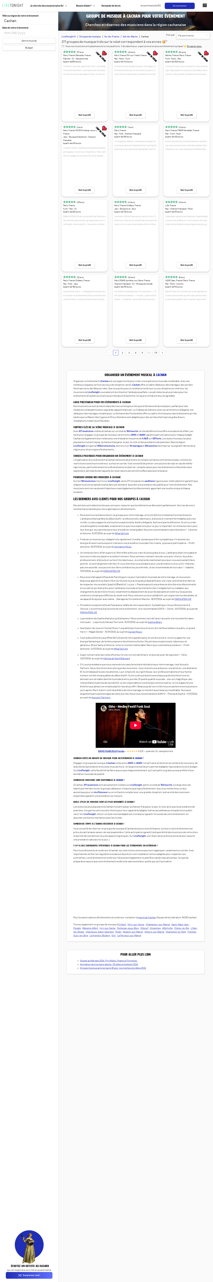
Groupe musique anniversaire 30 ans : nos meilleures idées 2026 (113, 968)
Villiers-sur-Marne (154, 932)
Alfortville (167, 928)
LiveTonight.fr (69, 37)
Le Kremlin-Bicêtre (100, 935)
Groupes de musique (90, 37)
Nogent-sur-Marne (133, 932)
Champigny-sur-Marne (158, 924)
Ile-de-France (111, 37)
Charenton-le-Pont (176, 932)
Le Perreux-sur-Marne (129, 935)
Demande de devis (111, 6)
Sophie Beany (155, 622)
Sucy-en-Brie (80, 935)
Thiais (118, 932)
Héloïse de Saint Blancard (116, 658)
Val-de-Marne (130, 37)
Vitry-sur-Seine (135, 924)
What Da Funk (122, 533)
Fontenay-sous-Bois (128, 928)
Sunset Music (135, 632)
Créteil (122, 924)
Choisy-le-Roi (181, 928)
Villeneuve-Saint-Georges (100, 932)
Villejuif (144, 928)
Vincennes (155, 928)
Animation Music (123, 547)
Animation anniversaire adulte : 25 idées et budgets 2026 (109, 964)
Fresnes (192, 932)
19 (155, 352)
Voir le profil (84, 115)
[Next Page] (162, 352)
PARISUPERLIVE (111, 571)
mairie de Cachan (147, 917)
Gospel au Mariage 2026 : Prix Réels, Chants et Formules (108, 961)
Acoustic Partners (101, 697)
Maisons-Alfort (90, 928)
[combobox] (29, 21)
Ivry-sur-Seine (107, 928)
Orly (113, 935)
